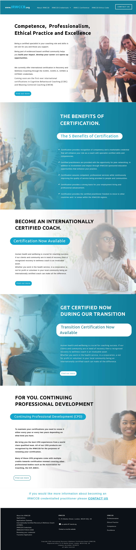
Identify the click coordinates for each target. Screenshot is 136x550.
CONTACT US (98, 498)
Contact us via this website (67, 529)
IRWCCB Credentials (24, 527)
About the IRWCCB (23, 515)
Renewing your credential (26, 532)
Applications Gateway (24, 520)
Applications (21, 518)
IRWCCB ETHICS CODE (25, 530)
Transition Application (24, 535)
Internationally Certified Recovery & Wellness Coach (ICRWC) (35, 524)
